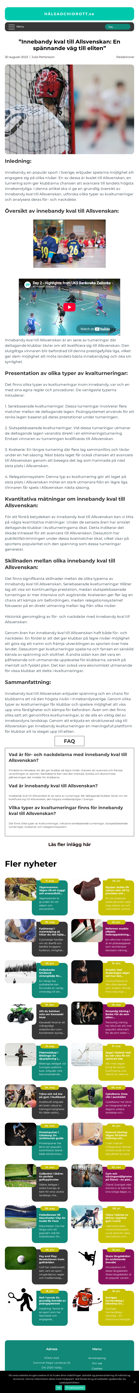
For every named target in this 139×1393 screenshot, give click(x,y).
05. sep (116, 1004)
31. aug (49, 1046)
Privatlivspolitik (75, 1387)
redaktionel (125, 57)
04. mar (50, 1125)
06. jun (49, 1249)
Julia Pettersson (43, 57)
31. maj (116, 1046)
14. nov (49, 1167)
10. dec (116, 963)
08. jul (116, 1208)
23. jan (116, 922)
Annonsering (97, 1358)
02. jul (116, 880)
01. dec (49, 1004)
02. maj (49, 922)
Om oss (97, 1363)
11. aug (50, 880)
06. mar (116, 1087)
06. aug (50, 1208)
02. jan (116, 1125)
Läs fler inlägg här (69, 844)
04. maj (50, 1087)
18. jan (116, 1249)
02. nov (116, 1167)
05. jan (50, 963)
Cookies (97, 1368)
